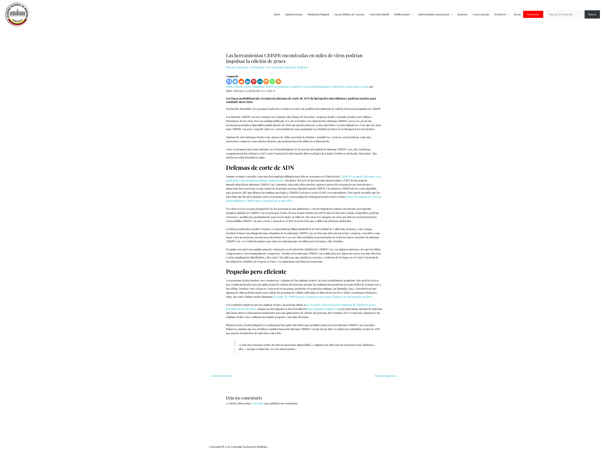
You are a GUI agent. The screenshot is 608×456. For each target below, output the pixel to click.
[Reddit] (241, 81)
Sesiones (462, 14)
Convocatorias (480, 14)
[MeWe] (260, 81)
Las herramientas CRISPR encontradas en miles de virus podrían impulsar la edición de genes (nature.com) (306, 86)
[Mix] (266, 81)
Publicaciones (402, 14)
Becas (517, 14)
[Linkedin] (247, 81)
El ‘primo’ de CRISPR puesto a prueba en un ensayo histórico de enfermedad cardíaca (322, 296)
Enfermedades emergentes (433, 14)
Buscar (592, 14)
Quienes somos (293, 14)
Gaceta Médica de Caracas (349, 14)
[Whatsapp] (272, 81)
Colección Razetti (379, 14)
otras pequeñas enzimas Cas (323, 309)
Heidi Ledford (234, 86)
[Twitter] (235, 81)
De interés (500, 14)
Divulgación (257, 67)
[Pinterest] (253, 81)
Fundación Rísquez (318, 14)
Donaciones (533, 14)
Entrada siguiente (387, 375)
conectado (258, 403)
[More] (278, 81)
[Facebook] (229, 81)
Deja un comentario (237, 67)
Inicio (277, 14)
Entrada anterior (220, 375)
